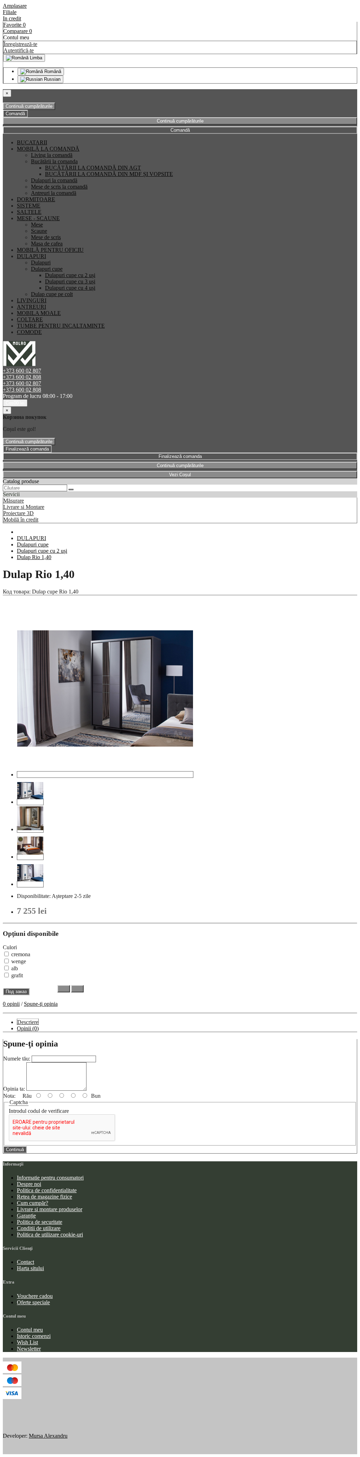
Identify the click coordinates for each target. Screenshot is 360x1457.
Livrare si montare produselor (49, 1209)
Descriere (27, 1022)
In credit (12, 18)
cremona (20, 954)
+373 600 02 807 (22, 371)
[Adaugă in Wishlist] (63, 988)
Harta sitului (30, 1268)
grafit (16, 975)
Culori (10, 947)
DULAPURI (31, 538)
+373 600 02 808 (22, 377)
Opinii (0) (28, 1028)
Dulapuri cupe (33, 544)
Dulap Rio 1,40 (34, 557)
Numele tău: (16, 1059)
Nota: (9, 1096)
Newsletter (29, 1349)
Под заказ (16, 991)
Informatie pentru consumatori (50, 1178)
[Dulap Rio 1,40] (105, 774)
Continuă (15, 1149)
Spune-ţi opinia (41, 1004)
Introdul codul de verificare (39, 1111)
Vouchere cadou (35, 1296)
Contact (25, 1262)
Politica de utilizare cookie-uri (50, 1235)
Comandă (15, 113)
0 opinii (11, 1004)
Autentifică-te (19, 50)
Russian (51, 79)
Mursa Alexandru (48, 1436)
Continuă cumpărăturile (29, 106)
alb (14, 968)
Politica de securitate (39, 1222)
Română (52, 71)
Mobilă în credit (20, 520)
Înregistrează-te (20, 44)
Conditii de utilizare (38, 1228)
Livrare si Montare (23, 507)
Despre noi (29, 1184)
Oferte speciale (33, 1302)
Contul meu (30, 1330)
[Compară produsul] (77, 988)
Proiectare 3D (18, 513)
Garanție (26, 1216)
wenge (18, 961)
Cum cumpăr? (32, 1203)
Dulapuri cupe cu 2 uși (42, 551)
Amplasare (15, 6)
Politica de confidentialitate (47, 1190)
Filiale (10, 12)
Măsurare (13, 501)
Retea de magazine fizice (44, 1197)
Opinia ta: (14, 1089)
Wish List (27, 1342)
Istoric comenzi (34, 1336)
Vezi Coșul (180, 474)
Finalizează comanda (27, 449)
